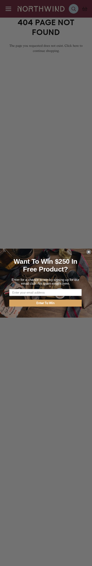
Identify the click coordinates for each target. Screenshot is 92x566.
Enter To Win (45, 303)
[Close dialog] (88, 251)
